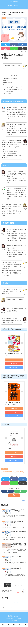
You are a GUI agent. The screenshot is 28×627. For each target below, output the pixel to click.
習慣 (18, 471)
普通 (9, 471)
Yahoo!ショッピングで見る (14, 367)
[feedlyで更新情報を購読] (20, 491)
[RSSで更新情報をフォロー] (14, 495)
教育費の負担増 (8, 82)
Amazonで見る (14, 360)
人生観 (4, 471)
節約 (13, 471)
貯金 (22, 471)
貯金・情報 (5, 468)
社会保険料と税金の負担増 (10, 78)
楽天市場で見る (14, 363)
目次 (12, 75)
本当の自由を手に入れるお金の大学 (14, 87)
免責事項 (20, 618)
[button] (25, 322)
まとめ (5, 84)
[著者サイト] (7, 491)
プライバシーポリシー (7, 618)
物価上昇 (6, 80)
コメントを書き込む (14, 602)
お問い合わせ (14, 620)
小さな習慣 (8, 93)
